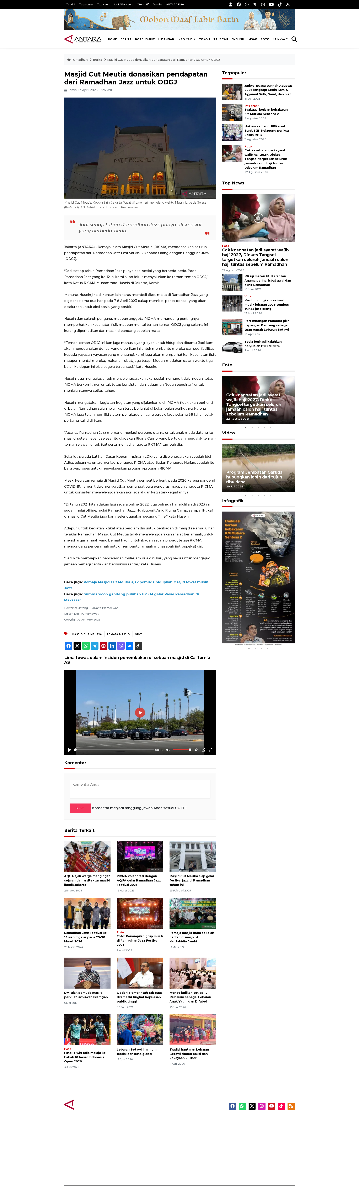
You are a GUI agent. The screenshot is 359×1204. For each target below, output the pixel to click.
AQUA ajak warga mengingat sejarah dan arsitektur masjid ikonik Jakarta (87, 880)
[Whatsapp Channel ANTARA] (247, 4)
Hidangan (166, 39)
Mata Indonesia (195, 1142)
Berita (126, 39)
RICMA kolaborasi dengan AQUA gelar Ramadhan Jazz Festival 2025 (139, 880)
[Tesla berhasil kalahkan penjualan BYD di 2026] (232, 348)
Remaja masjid (118, 634)
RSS (245, 1171)
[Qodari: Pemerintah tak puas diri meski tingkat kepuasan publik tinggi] (140, 973)
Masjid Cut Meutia (87, 634)
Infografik (252, 105)
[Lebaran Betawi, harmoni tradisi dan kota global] (140, 1030)
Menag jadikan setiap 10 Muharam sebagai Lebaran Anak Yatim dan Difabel (190, 997)
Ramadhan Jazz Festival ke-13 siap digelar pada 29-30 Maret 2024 (86, 937)
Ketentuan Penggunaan (261, 1135)
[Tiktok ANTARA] (280, 4)
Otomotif (143, 4)
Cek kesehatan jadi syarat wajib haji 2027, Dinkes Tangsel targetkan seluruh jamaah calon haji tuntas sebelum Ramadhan (266, 158)
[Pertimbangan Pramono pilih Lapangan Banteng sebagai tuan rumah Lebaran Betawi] (232, 327)
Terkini (70, 4)
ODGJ (139, 634)
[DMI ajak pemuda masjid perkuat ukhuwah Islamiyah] (87, 973)
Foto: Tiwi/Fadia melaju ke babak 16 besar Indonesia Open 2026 (85, 1057)
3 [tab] (258, 427)
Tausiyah (220, 39)
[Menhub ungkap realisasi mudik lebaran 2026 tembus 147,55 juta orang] (232, 303)
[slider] (114, 750)
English (237, 39)
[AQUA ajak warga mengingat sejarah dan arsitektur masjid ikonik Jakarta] (87, 856)
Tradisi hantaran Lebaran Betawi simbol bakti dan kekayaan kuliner (189, 1054)
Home (112, 39)
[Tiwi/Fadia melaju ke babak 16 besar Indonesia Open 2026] (87, 1030)
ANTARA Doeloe (196, 1149)
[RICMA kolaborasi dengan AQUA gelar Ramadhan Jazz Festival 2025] (140, 856)
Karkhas (189, 1120)
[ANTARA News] (83, 39)
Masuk (247, 1127)
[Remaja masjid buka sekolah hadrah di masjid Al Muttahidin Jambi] (193, 913)
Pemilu (157, 4)
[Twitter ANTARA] (255, 4)
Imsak (252, 39)
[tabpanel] (258, 400)
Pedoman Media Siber (259, 1164)
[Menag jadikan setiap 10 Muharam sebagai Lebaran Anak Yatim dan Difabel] (193, 973)
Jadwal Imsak (133, 1171)
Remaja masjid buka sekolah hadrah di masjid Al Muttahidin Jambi (192, 937)
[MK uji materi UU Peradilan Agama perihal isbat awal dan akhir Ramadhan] (232, 282)
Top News (103, 4)
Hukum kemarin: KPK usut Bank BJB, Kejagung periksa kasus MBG (267, 130)
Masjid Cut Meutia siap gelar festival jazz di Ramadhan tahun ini (192, 880)
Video (249, 296)
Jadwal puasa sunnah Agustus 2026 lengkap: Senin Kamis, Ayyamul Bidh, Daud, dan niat (269, 90)
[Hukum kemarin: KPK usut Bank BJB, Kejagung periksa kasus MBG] (232, 132)
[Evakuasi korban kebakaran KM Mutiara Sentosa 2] (232, 112)
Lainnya (279, 39)
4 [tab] (265, 427)
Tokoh (204, 39)
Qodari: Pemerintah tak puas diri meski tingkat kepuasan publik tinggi (139, 997)
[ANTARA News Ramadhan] (87, 1104)
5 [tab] (271, 427)
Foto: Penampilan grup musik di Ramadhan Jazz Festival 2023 (140, 940)
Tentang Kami (253, 1156)
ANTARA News (123, 4)
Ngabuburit (145, 39)
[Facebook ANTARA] (239, 4)
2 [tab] (252, 427)
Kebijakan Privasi (255, 1142)
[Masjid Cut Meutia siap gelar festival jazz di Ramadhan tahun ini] (193, 856)
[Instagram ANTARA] (263, 4)
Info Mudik (186, 39)
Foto (265, 39)
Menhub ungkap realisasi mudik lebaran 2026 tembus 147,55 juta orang (267, 304)
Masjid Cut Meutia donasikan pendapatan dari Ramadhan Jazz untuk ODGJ (163, 60)
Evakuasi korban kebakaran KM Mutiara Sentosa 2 (255, 633)
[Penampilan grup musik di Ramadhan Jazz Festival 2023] (140, 913)
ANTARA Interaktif (197, 1135)
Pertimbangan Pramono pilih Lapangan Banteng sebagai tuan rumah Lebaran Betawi (267, 325)
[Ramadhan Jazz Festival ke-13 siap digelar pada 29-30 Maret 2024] (87, 913)
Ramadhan (80, 60)
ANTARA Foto (175, 4)
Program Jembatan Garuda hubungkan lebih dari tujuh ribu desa (254, 477)
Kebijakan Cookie (255, 1149)
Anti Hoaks (191, 1127)
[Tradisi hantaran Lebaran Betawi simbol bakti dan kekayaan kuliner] (193, 1030)
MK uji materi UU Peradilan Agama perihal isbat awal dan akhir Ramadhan (268, 280)
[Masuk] (230, 4)
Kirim (80, 808)
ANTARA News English (259, 1120)
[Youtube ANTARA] (271, 4)
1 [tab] (246, 427)
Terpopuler (86, 4)
